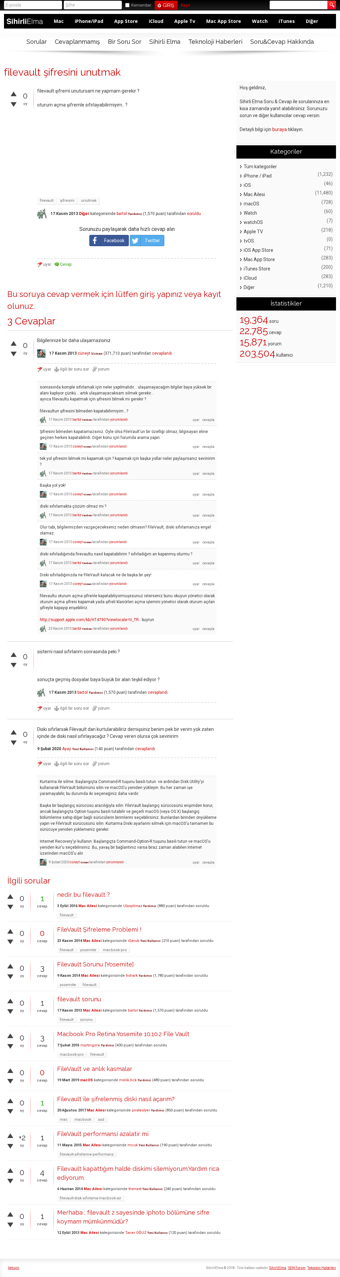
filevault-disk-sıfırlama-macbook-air (90, 1198)
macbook (82, 1119)
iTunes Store (257, 268)
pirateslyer (141, 1110)
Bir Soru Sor (124, 41)
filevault (46, 200)
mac (64, 1119)
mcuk (133, 1145)
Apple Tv (184, 21)
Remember (141, 5)
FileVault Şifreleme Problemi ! (99, 929)
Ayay (66, 748)
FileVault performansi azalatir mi (102, 1133)
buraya (279, 129)
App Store (126, 21)
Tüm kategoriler (260, 166)
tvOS (249, 241)
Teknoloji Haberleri (215, 41)
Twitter (152, 240)
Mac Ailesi (87, 906)
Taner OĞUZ (135, 1233)
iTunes (287, 21)
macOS (86, 1080)
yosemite (88, 950)
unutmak (89, 200)
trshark (132, 975)
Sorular (37, 41)
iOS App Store (258, 250)
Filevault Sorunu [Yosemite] (95, 964)
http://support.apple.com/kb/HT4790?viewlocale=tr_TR (89, 619)
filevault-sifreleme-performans (87, 1154)
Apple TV (253, 231)
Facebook (114, 240)
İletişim (13, 1268)
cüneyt (84, 353)
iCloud (156, 21)
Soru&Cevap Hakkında (282, 41)
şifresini (67, 200)
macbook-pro (115, 950)
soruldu (194, 213)
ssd (101, 1119)
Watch (260, 21)
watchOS (253, 222)
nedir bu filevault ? (83, 894)
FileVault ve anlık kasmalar (94, 1068)
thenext (134, 1189)
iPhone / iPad (258, 175)
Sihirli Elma (164, 41)
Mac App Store (223, 21)
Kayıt (185, 5)
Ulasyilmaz (132, 906)
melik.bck (128, 1080)
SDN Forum (296, 1268)
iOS (247, 185)
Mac (59, 21)
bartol (122, 213)
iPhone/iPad (89, 21)
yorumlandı (119, 419)
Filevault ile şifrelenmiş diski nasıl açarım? (116, 1099)
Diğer (312, 21)
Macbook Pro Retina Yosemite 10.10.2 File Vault (123, 1033)
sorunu (86, 1020)
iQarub (133, 941)
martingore (90, 1045)
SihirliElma (277, 1268)
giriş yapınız (161, 294)
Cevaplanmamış (77, 41)
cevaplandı (162, 353)
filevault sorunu (79, 999)
